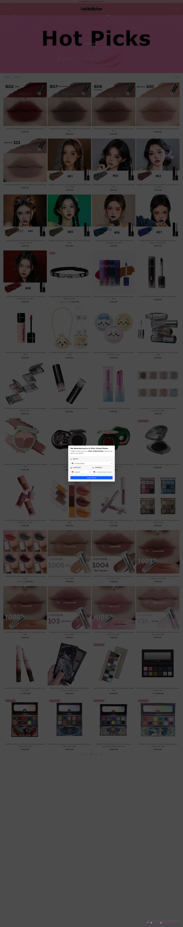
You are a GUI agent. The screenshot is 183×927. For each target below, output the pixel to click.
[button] (163, 922)
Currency (98, 467)
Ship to (75, 459)
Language (77, 467)
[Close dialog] (113, 447)
